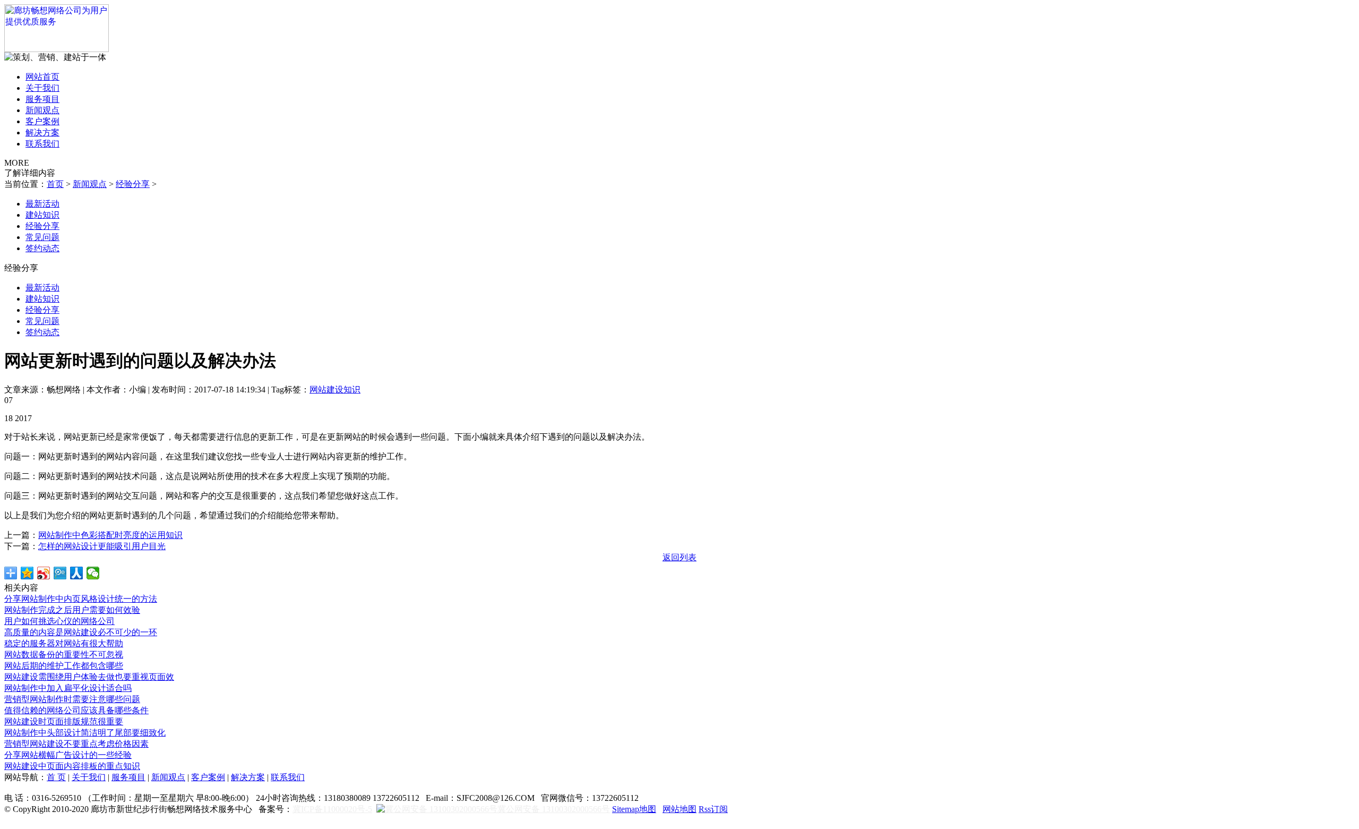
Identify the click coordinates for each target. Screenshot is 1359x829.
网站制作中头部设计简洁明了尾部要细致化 (85, 732)
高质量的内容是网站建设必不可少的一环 (80, 632)
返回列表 (679, 557)
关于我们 (42, 87)
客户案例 (42, 121)
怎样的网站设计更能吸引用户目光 (102, 546)
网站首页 (42, 76)
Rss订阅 (713, 809)
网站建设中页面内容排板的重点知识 (72, 766)
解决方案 (42, 132)
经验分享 (133, 184)
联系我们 (42, 143)
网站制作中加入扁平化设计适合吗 (68, 688)
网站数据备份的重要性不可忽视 (63, 654)
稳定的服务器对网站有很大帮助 (63, 643)
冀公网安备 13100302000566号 (553, 809)
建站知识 (42, 214)
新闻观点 (42, 110)
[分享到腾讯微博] (60, 573)
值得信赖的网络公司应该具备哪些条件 (76, 710)
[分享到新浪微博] (43, 573)
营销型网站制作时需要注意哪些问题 (72, 699)
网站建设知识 (334, 389)
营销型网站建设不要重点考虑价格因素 (76, 743)
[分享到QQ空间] (27, 573)
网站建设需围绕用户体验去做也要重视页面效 (89, 676)
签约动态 (42, 248)
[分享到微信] (93, 573)
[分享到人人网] (76, 573)
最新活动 (42, 203)
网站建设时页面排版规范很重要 (63, 721)
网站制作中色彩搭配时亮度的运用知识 (110, 535)
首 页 (56, 777)
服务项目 (42, 99)
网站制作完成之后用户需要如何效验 (72, 609)
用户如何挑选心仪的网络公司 (59, 621)
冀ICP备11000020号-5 (332, 809)
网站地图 (679, 809)
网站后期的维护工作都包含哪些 (63, 665)
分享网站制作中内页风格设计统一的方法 (80, 598)
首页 (55, 184)
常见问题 (42, 237)
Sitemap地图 (634, 809)
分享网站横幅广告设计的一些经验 (68, 754)
